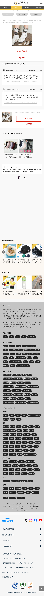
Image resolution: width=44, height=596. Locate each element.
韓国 (24, 446)
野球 (5, 361)
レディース (27, 7)
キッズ (16, 7)
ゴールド (30, 481)
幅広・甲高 (37, 442)
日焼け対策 (13, 434)
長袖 (31, 442)
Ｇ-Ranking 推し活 (22, 510)
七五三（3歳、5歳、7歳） (22, 365)
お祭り (33, 346)
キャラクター (35, 492)
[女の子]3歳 (6, 398)
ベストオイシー (20, 506)
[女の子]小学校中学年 (20, 402)
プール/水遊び (12, 349)
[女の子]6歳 (28, 398)
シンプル (30, 469)
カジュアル (36, 469)
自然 (5, 473)
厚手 (12, 442)
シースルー (21, 461)
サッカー (35, 357)
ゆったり (5, 438)
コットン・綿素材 (30, 461)
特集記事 (36, 14)
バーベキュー (26, 346)
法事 (31, 361)
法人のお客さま (8, 534)
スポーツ (29, 357)
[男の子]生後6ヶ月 (7, 378)
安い (26, 450)
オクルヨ (25, 504)
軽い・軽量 (18, 438)
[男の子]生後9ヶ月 (18, 378)
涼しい (37, 426)
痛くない (31, 430)
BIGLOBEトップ (7, 577)
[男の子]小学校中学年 (20, 386)
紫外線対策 (6, 434)
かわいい (24, 469)
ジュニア (5, 488)
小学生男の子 (20, 492)
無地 (18, 469)
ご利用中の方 (7, 546)
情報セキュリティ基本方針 (11, 572)
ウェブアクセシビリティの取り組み (13, 558)
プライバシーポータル (26, 563)
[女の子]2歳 (34, 394)
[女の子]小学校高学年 (33, 402)
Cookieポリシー (7, 568)
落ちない (19, 430)
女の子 (37, 488)
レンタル (36, 446)
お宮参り (38, 361)
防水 (18, 415)
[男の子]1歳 (27, 378)
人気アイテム (22, 14)
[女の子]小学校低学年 (8, 402)
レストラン (12, 346)
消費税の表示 (18, 554)
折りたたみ (6, 442)
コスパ (5, 454)
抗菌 (19, 419)
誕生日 (37, 349)
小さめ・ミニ (27, 434)
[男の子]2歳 (34, 378)
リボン (5, 469)
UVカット (5, 415)
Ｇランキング (10, 504)
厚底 (5, 450)
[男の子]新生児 (6, 375)
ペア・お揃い (12, 454)
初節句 (12, 365)
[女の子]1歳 (27, 394)
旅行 (19, 346)
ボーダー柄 (15, 465)
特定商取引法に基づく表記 (24, 568)
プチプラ (32, 450)
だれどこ (18, 504)
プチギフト (18, 488)
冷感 (12, 415)
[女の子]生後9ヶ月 (18, 394)
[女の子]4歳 (13, 398)
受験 (19, 353)
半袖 (25, 442)
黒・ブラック (14, 481)
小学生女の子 (12, 492)
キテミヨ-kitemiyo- (8, 167)
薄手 (19, 442)
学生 (28, 492)
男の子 (5, 492)
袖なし (5, 446)
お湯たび (32, 504)
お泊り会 (12, 353)
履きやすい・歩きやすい (9, 430)
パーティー (6, 353)
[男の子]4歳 (13, 382)
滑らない (12, 426)
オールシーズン (32, 336)
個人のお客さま (8, 529)
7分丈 (11, 446)
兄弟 (25, 488)
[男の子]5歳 (20, 382)
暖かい (31, 426)
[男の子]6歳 (28, 382)
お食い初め (6, 365)
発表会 (25, 353)
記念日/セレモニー (28, 349)
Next (40, 252)
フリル (35, 465)
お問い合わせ (6, 554)
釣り (25, 361)
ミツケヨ (14, 508)
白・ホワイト (6, 481)
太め (34, 434)
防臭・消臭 (6, 419)
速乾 (24, 415)
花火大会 (20, 349)
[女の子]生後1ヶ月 (16, 390)
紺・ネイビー (23, 481)
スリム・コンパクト (28, 438)
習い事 (31, 353)
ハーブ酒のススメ (32, 508)
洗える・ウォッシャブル (34, 415)
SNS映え (20, 454)
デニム (5, 461)
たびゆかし (22, 508)
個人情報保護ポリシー (9, 563)
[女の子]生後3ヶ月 (27, 390)
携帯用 (36, 438)
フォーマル (31, 473)
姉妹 (31, 488)
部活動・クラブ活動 (20, 357)
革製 (11, 469)
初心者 (11, 488)
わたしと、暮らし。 (8, 506)
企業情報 (5, 540)
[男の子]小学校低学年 (8, 386)
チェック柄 (22, 465)
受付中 (8, 14)
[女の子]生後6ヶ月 (7, 394)
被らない (25, 430)
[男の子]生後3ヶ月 (27, 375)
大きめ (19, 434)
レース (29, 465)
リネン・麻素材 (7, 465)
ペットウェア (12, 498)
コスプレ (5, 498)
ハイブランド (18, 450)
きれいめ (11, 473)
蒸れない (18, 426)
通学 (37, 353)
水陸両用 (12, 419)
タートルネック (13, 461)
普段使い (17, 473)
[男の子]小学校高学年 (33, 386)
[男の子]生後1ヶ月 (16, 375)
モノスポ (28, 506)
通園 (5, 357)
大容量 (11, 438)
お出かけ (5, 346)
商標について (26, 572)
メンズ (5, 7)
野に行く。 (36, 506)
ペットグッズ (20, 498)
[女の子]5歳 (20, 398)
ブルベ (11, 450)
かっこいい (24, 473)
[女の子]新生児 (6, 390)
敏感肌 (30, 446)
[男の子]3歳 (6, 382)
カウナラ (7, 508)
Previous (3, 252)
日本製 (17, 446)
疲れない (25, 426)
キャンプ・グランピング (15, 361)
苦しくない (6, 426)
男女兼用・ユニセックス (30, 454)
